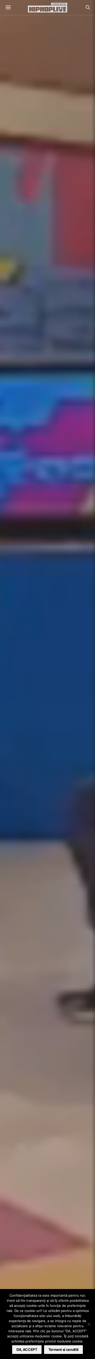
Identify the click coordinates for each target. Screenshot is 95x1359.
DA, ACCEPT (26, 1349)
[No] (88, 1324)
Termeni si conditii (63, 1349)
